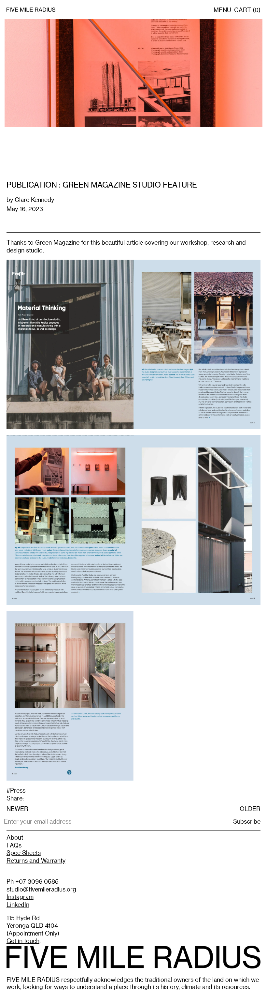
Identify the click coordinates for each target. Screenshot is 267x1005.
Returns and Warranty (36, 860)
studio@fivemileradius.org (41, 889)
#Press (16, 790)
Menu (222, 9)
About (15, 837)
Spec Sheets (24, 852)
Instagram (20, 896)
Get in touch (23, 940)
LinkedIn (18, 904)
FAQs (14, 845)
